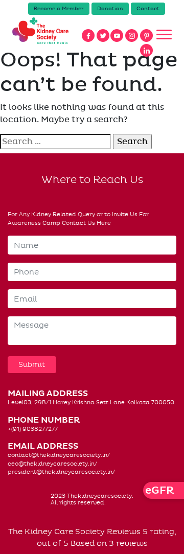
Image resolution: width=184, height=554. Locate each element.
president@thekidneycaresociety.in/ (61, 472)
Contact (147, 9)
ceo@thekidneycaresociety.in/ (52, 463)
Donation (110, 9)
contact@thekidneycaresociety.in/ (59, 455)
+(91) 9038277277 (33, 429)
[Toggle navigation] (164, 35)
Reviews (124, 531)
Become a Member (59, 9)
